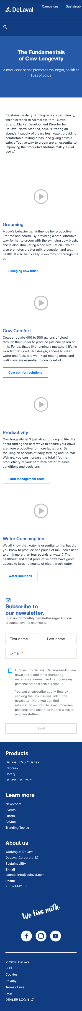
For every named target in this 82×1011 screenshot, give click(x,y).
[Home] (19, 9)
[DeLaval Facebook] (26, 936)
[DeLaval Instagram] (41, 936)
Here (35, 700)
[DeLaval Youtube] (55, 936)
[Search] (5, 27)
